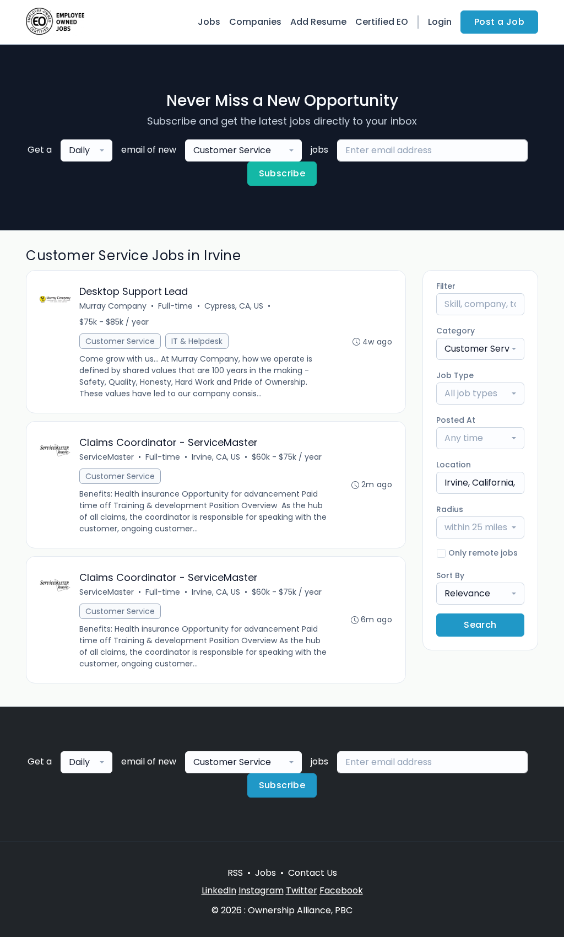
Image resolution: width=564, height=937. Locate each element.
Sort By (450, 575)
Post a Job (499, 21)
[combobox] (86, 150)
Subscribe (282, 173)
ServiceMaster (106, 456)
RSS (235, 872)
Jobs (209, 21)
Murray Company (113, 305)
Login (440, 21)
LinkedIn (219, 890)
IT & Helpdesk (197, 341)
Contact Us (312, 872)
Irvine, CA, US (216, 456)
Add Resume (318, 21)
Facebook (341, 890)
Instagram (261, 890)
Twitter (301, 890)
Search (480, 624)
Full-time (175, 305)
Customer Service (120, 341)
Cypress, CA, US (233, 305)
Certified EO (381, 21)
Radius (449, 509)
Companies (255, 21)
